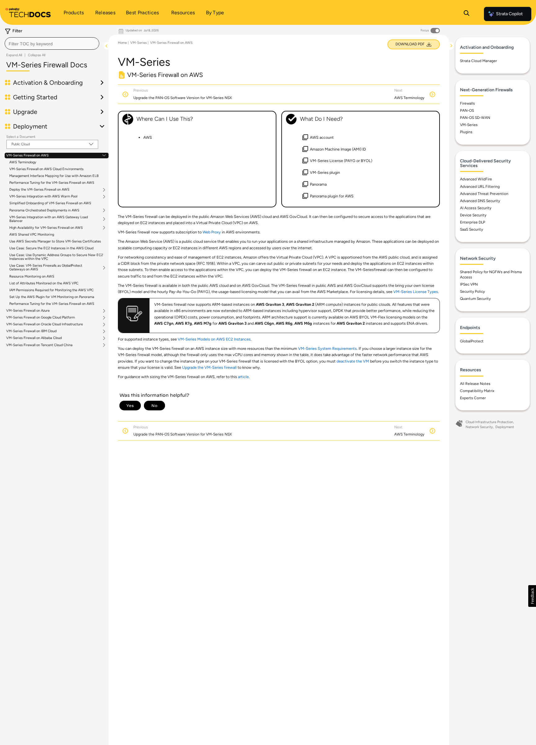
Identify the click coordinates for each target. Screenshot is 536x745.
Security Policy (472, 291)
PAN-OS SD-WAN (475, 117)
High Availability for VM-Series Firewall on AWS (46, 228)
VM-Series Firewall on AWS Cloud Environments (46, 169)
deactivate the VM (353, 361)
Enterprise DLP (472, 222)
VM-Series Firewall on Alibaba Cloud (34, 338)
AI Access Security (475, 208)
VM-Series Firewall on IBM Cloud (31, 331)
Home (122, 43)
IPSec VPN (469, 284)
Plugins (466, 132)
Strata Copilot (509, 13)
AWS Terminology (22, 162)
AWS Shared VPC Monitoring (31, 235)
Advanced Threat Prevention (484, 194)
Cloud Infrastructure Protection (489, 422)
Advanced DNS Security (480, 201)
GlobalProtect (472, 341)
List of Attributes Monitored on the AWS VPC (43, 283)
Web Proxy (212, 232)
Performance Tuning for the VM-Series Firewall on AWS (51, 183)
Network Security (479, 427)
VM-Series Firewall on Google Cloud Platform (40, 317)
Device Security (473, 215)
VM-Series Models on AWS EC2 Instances (214, 339)
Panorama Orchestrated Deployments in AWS (44, 210)
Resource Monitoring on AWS (31, 276)
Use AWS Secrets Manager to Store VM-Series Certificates (55, 241)
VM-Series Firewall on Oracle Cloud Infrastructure (44, 324)
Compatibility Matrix (477, 391)
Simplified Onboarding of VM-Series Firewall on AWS (50, 203)
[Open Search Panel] (466, 14)
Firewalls (467, 103)
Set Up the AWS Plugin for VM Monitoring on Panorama (51, 297)
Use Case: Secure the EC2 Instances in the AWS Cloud (51, 248)
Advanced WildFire (476, 179)
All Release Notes (475, 384)
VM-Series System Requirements (327, 348)
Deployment (504, 427)
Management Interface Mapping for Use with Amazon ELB (54, 176)
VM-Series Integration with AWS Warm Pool (43, 196)
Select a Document (20, 137)
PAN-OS (467, 110)
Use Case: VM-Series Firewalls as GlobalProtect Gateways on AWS (45, 267)
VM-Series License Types (415, 291)
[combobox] (52, 43)
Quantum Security (475, 298)
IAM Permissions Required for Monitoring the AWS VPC (51, 290)
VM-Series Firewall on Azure (28, 311)
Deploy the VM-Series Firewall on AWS (39, 190)
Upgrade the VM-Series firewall (209, 367)
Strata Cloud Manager (478, 61)
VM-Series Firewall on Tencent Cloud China (39, 345)
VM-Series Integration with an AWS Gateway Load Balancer (48, 219)
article (243, 376)
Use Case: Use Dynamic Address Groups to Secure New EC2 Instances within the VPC (56, 257)
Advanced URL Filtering (480, 186)
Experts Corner (473, 398)
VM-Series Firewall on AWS (27, 155)
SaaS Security (471, 229)
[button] (532, 596)
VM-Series (138, 43)
